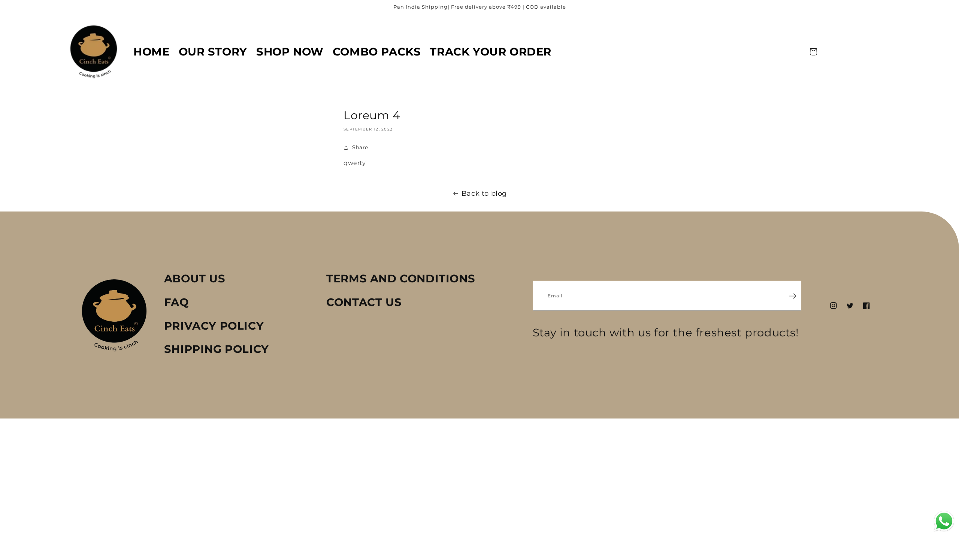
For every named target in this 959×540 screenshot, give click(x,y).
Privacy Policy (214, 325)
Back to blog (484, 193)
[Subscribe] (792, 295)
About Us (195, 278)
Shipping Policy (216, 349)
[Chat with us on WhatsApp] (944, 523)
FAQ (176, 302)
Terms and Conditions (400, 278)
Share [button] (360, 147)
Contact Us (364, 302)
